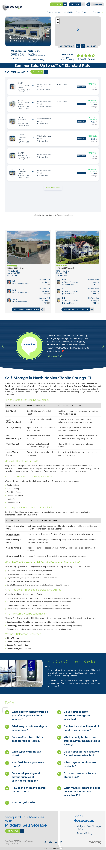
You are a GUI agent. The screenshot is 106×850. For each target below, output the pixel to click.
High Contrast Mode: (51, 848)
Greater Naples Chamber (17, 645)
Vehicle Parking (13, 548)
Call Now (91, 46)
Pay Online (75, 4)
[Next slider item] (103, 346)
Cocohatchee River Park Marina (20, 622)
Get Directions (67, 46)
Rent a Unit (57, 4)
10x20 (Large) (12, 444)
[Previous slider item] (3, 346)
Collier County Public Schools (19, 648)
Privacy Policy (84, 833)
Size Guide (37, 72)
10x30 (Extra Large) (12, 453)
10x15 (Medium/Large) (13, 437)
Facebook (45, 842)
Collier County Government (18, 641)
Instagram (60, 842)
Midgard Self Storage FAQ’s (89, 828)
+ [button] (58, 19)
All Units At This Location (26, 309)
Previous (8, 31)
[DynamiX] (95, 842)
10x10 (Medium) (13, 427)
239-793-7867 (61, 276)
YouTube (50, 842)
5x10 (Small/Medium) (13, 420)
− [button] (58, 22)
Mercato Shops (13, 629)
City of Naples (13, 638)
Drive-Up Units (13, 534)
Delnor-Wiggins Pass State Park (20, 625)
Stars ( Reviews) (86, 59)
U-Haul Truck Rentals (16, 602)
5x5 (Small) (11, 411)
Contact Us (12, 831)
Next (48, 31)
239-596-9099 (97, 4)
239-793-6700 (12, 276)
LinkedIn (55, 842)
